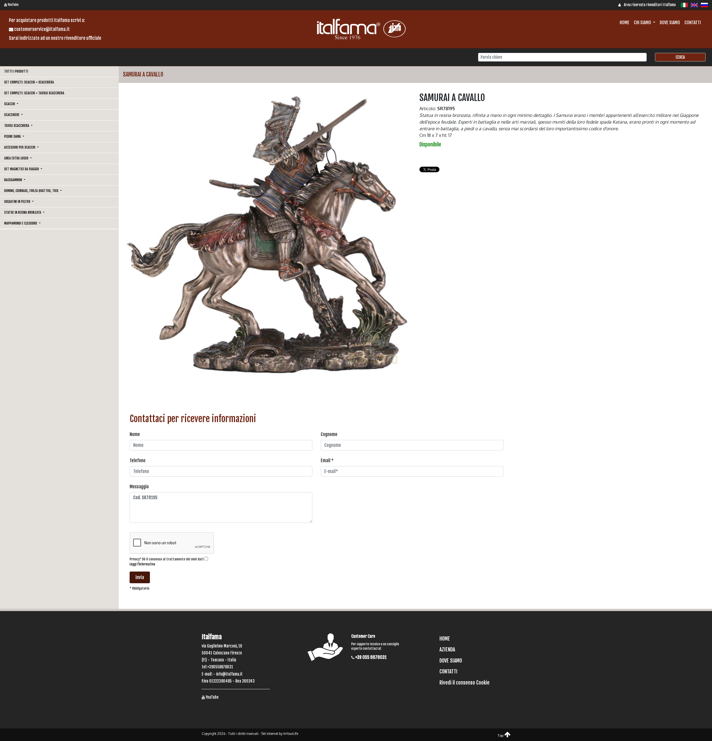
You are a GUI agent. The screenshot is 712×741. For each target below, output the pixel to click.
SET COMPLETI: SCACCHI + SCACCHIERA (29, 82)
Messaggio (139, 486)
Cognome (329, 434)
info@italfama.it (229, 674)
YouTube (13, 5)
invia (139, 577)
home (624, 22)
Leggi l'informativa (142, 564)
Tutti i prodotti (16, 71)
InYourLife (290, 734)
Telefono (137, 460)
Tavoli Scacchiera (17, 126)
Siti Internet (269, 734)
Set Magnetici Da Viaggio (22, 169)
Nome (135, 434)
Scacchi (10, 104)
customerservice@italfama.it (41, 29)
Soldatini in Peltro (17, 202)
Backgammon (13, 180)
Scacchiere (12, 115)
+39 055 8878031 (370, 657)
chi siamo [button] (643, 22)
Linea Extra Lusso (16, 158)
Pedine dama (13, 136)
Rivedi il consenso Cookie (464, 683)
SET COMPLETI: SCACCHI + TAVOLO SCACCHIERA (34, 93)
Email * (327, 460)
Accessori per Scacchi (20, 147)
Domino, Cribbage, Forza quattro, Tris (31, 191)
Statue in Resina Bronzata (23, 212)
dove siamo (670, 22)
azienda (447, 649)
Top (501, 735)
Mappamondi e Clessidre (21, 223)
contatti (692, 22)
